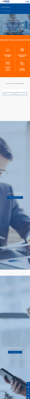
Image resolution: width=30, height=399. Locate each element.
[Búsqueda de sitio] (28, 383)
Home (2, 10)
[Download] (28, 394)
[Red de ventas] (28, 387)
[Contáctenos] (28, 397)
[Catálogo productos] (28, 390)
